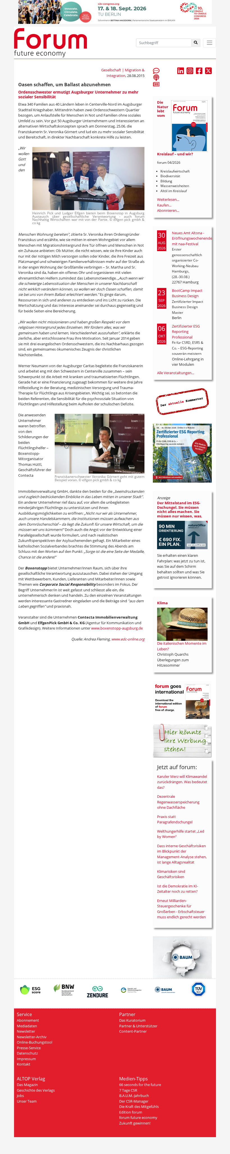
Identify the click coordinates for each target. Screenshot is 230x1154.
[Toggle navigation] (209, 42)
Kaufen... (164, 205)
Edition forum (130, 1112)
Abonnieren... (168, 210)
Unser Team (27, 1101)
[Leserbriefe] (156, 70)
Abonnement (28, 1020)
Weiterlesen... (168, 199)
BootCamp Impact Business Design (187, 293)
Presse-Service (29, 1047)
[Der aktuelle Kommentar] (182, 401)
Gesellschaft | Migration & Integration (122, 72)
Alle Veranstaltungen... (175, 372)
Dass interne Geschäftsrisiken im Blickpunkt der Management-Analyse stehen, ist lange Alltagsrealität (182, 854)
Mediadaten (27, 1025)
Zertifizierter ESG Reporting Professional (186, 332)
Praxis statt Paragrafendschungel (174, 819)
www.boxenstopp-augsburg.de (117, 628)
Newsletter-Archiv (32, 1036)
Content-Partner (133, 1031)
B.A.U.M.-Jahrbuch (134, 1095)
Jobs (20, 1095)
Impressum (26, 1058)
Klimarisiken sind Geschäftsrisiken (171, 874)
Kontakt (23, 1064)
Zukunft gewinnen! (134, 1123)
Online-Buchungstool (34, 1042)
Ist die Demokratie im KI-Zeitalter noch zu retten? (177, 888)
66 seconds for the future (140, 1084)
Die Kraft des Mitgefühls (139, 1106)
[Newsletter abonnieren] (156, 84)
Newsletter (26, 1031)
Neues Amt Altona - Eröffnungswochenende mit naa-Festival (192, 238)
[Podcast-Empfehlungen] (156, 77)
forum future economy (138, 1117)
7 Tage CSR (128, 1090)
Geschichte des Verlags (36, 1090)
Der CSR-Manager (133, 1101)
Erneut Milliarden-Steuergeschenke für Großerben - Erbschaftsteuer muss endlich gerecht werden (181, 909)
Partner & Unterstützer (138, 1025)
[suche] (196, 42)
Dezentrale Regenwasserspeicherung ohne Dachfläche (178, 802)
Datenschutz (27, 1053)
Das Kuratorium (132, 1020)
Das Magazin (27, 1084)
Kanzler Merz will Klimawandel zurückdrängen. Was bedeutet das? (182, 782)
